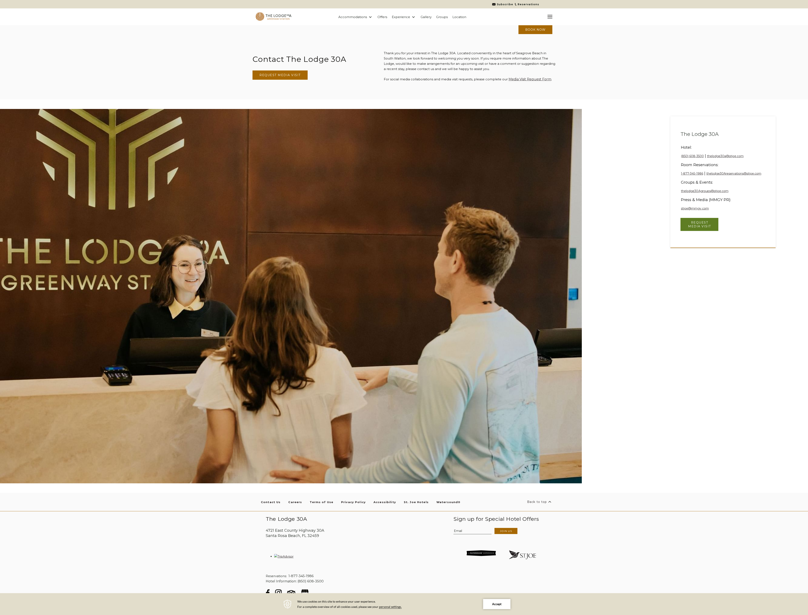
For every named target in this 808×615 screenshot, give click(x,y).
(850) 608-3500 (692, 156)
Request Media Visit (280, 75)
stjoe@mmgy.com (695, 208)
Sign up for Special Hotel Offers (496, 519)
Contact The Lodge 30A (299, 59)
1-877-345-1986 (692, 173)
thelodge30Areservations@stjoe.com (733, 173)
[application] (404, 604)
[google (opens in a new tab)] (305, 592)
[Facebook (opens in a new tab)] (268, 592)
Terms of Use (321, 502)
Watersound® (448, 502)
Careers (295, 502)
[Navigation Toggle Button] (550, 17)
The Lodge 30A (699, 134)
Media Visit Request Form (530, 79)
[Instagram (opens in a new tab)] (278, 592)
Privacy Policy (353, 502)
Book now (535, 30)
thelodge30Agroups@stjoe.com (704, 191)
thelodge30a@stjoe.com (725, 156)
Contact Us (270, 502)
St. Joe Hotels (416, 502)
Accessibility (384, 502)
